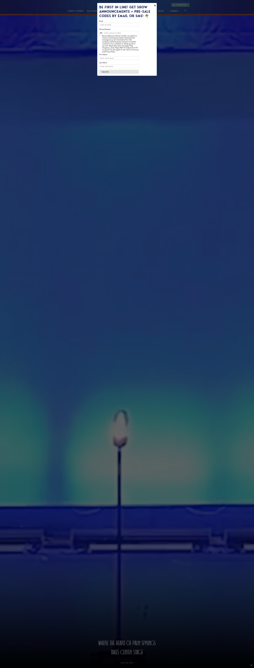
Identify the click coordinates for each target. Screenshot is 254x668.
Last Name (103, 63)
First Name (103, 54)
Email (101, 21)
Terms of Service (132, 50)
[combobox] (101, 33)
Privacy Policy (110, 52)
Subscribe (105, 72)
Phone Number (105, 29)
